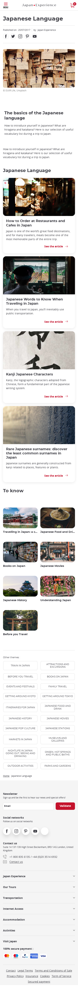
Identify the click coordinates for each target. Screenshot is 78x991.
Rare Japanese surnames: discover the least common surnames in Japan (36, 453)
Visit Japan (10, 941)
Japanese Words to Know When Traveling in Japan (34, 301)
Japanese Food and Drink (57, 532)
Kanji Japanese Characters (29, 374)
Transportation (13, 898)
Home (6, 775)
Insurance (32, 976)
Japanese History (15, 600)
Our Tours (9, 887)
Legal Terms (25, 970)
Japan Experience (14, 876)
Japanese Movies (52, 566)
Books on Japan (14, 566)
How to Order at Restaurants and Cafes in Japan (35, 223)
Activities (9, 930)
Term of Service (61, 976)
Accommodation (14, 919)
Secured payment (39, 981)
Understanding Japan (55, 600)
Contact (11, 970)
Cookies (45, 976)
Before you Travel (15, 634)
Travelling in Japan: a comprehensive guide (20, 532)
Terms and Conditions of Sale (53, 970)
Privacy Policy (15, 976)
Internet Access (13, 909)
